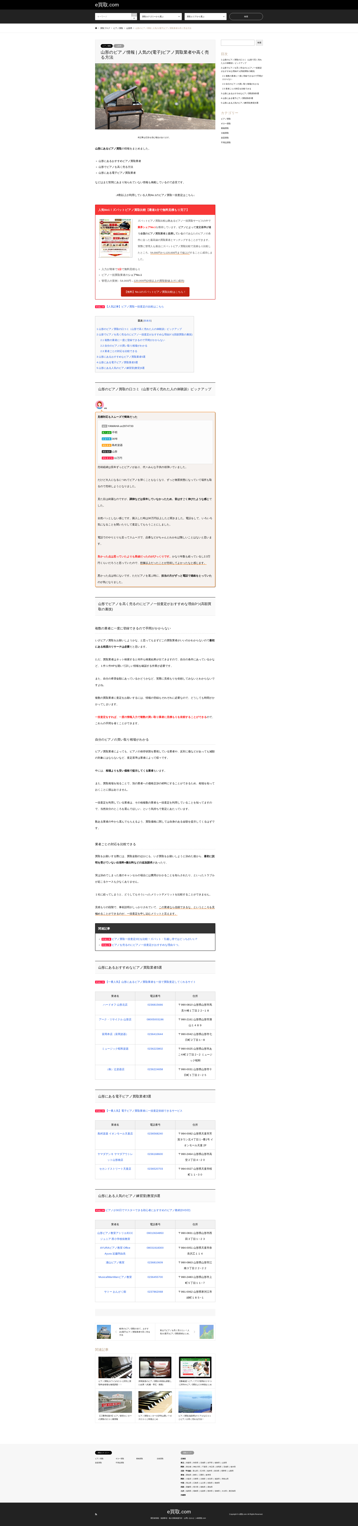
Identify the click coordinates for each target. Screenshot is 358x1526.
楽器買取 (225, 138)
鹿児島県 (232, 1491)
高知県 (210, 1487)
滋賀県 (217, 1479)
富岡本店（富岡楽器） (115, 1034)
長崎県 (195, 1491)
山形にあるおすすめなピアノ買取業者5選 (121, 356)
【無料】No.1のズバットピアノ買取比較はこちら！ (155, 291)
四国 (182, 1487)
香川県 (195, 1487)
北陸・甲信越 (186, 1471)
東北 (182, 1463)
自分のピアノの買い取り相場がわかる (123, 345)
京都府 (202, 1479)
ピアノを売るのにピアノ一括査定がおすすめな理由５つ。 (146, 944)
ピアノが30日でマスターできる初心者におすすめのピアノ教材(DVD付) (147, 1210)
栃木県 (233, 1467)
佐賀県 (202, 1491)
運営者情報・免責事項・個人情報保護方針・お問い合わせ (172, 1518)
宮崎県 (217, 1491)
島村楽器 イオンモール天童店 (115, 1133)
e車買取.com (201, 1518)
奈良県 (210, 1479)
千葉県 (204, 1467)
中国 (182, 1483)
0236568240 (155, 1133)
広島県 (195, 1483)
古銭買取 (225, 133)
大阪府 (188, 1479)
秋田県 (195, 1463)
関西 (182, 1479)
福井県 (209, 1471)
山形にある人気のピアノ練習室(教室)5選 (121, 368)
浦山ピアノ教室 (115, 1262)
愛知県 (188, 1475)
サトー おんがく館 (115, 1291)
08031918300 (155, 1247)
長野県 (223, 1471)
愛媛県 (188, 1487)
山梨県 (231, 1471)
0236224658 (155, 1069)
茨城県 (226, 1467)
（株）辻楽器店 (115, 1069)
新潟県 (216, 1471)
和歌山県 (225, 1479)
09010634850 (155, 1233)
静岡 (195, 1475)
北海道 (183, 1459)
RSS (96, 1514)
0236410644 (155, 1034)
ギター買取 (226, 123)
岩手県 (210, 1463)
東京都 (188, 1467)
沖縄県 (183, 1495)
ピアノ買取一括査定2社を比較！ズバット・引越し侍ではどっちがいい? (154, 939)
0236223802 (155, 1048)
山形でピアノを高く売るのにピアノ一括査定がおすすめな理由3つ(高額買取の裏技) (144, 334)
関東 (182, 1467)
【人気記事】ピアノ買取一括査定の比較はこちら (134, 306)
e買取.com (179, 1512)
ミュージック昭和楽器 (115, 1048)
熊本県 (210, 1491)
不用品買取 (226, 142)
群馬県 (218, 1467)
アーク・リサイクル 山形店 (115, 1019)
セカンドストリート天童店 (115, 1168)
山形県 (118, 46)
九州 (182, 1491)
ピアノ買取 (107, 46)
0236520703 (155, 1168)
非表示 (147, 320)
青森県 (188, 1463)
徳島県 (202, 1487)
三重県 (201, 1475)
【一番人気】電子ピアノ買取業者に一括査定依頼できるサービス (143, 1110)
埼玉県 (211, 1467)
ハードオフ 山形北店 (115, 1004)
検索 (259, 42)
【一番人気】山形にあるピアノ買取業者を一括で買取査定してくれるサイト (150, 981)
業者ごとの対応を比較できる (118, 351)
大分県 (224, 1491)
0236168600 (155, 1154)
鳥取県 (210, 1483)
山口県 (202, 1483)
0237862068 (155, 1291)
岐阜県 (208, 1475)
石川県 (202, 1471)
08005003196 (155, 1019)
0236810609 (155, 1262)
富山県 (195, 1471)
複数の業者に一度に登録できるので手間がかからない (132, 340)
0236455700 (155, 1277)
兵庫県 (195, 1479)
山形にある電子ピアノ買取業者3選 (117, 362)
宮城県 (202, 1463)
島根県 (217, 1483)
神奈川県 (196, 1467)
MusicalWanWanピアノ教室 (115, 1277)
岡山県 (188, 1483)
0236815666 (155, 1004)
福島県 (217, 1463)
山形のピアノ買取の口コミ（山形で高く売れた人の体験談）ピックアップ (139, 329)
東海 (182, 1475)
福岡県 (188, 1491)
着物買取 (225, 128)
